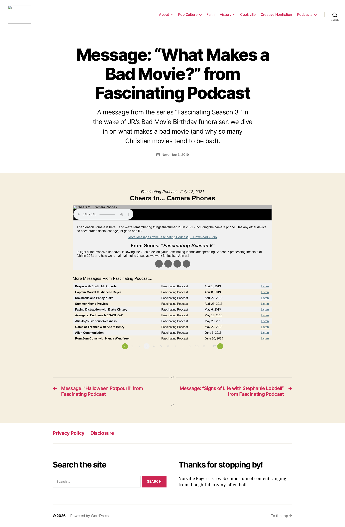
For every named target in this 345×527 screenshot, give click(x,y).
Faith (210, 14)
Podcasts (304, 14)
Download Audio (205, 237)
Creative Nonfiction (276, 14)
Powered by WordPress (89, 516)
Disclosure (102, 433)
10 (196, 346)
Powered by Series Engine (257, 357)
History (225, 14)
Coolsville (248, 14)
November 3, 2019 (175, 155)
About (164, 14)
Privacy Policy (68, 433)
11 (203, 346)
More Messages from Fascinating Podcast (158, 237)
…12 (213, 346)
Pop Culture (188, 14)
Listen (265, 286)
